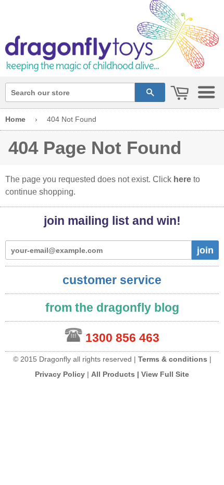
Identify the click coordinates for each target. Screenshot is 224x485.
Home (15, 119)
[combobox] (70, 92)
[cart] (179, 93)
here (182, 179)
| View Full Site (163, 374)
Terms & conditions (172, 359)
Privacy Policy (60, 374)
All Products (113, 374)
